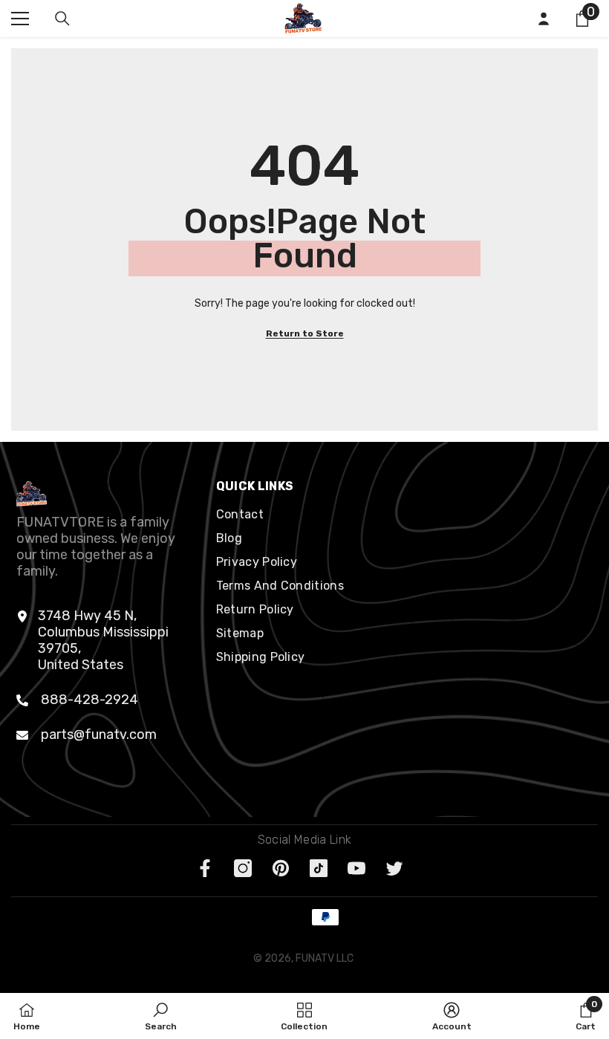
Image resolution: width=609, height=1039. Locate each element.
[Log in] (543, 18)
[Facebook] (205, 868)
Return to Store (305, 333)
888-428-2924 (89, 699)
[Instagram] (242, 868)
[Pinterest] (280, 868)
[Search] (62, 18)
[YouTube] (356, 868)
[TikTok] (318, 868)
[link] (160, 1016)
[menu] (20, 18)
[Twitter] (394, 868)
